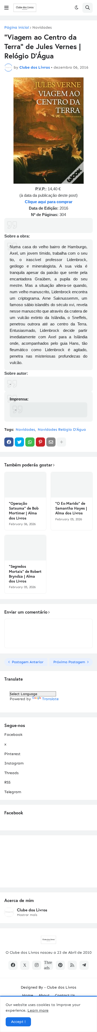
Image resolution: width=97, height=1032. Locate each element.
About (44, 995)
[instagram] (36, 965)
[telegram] (84, 965)
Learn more (37, 1010)
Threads (11, 773)
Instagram (14, 763)
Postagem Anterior (27, 662)
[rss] (72, 965)
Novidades (42, 27)
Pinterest (12, 754)
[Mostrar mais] (61, 442)
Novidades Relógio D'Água (62, 429)
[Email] (51, 442)
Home (27, 995)
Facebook (13, 734)
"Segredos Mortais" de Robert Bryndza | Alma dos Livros (25, 574)
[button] (6, 7)
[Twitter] (19, 442)
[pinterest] (60, 965)
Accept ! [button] (18, 1021)
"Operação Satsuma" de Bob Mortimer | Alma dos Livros (24, 511)
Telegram (12, 792)
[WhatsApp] (29, 442)
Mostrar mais (27, 915)
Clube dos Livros (32, 909)
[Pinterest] (40, 442)
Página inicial (16, 27)
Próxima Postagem (69, 662)
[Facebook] (8, 442)
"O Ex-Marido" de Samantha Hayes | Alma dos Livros (71, 508)
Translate (50, 699)
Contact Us (65, 995)
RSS (7, 782)
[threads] (48, 965)
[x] (24, 965)
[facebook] (13, 965)
